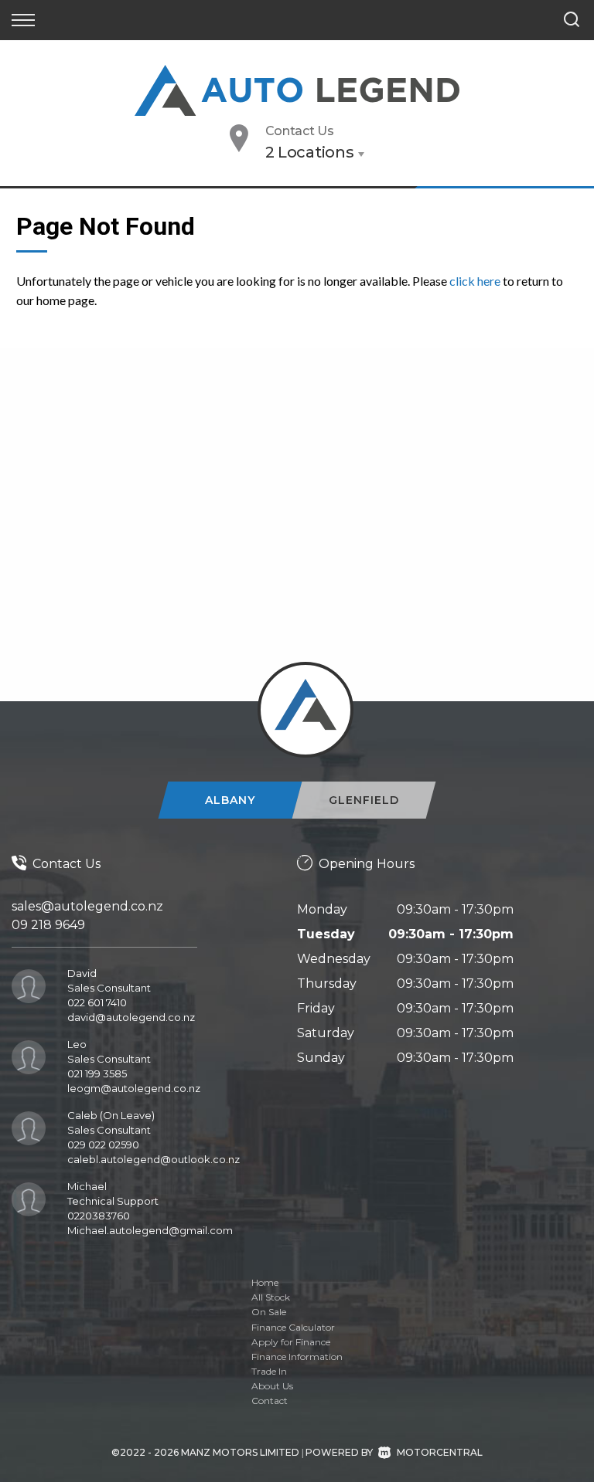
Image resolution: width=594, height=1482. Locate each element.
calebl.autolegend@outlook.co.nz (153, 1159)
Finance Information (297, 1356)
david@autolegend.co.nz (131, 1017)
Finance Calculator (293, 1327)
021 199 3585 (97, 1073)
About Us (272, 1386)
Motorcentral (440, 1452)
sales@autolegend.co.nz (87, 906)
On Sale (268, 1312)
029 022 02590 (103, 1144)
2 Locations (309, 152)
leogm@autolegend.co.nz (133, 1088)
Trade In (269, 1371)
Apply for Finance (290, 1342)
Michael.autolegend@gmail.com (150, 1230)
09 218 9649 (48, 924)
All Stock (270, 1297)
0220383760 (98, 1215)
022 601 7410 (97, 1002)
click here (474, 280)
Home (264, 1282)
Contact (269, 1400)
